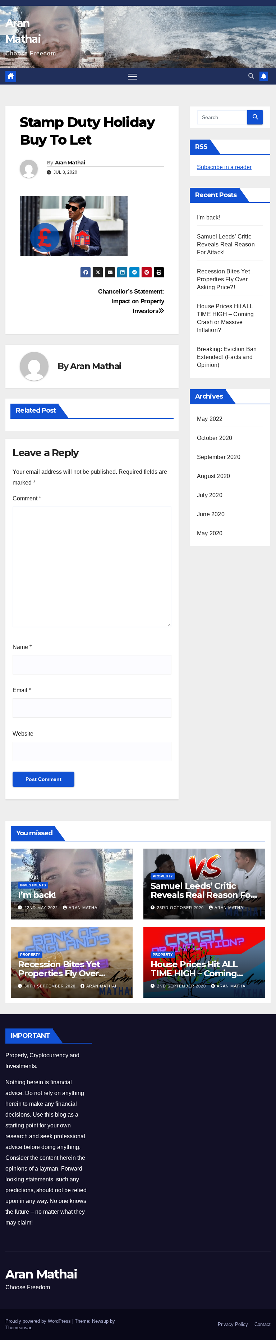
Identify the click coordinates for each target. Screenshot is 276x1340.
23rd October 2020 (181, 907)
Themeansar (18, 1327)
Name (22, 647)
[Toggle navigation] (132, 76)
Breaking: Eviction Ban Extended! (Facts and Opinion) (227, 357)
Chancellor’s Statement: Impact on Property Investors (131, 301)
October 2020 (214, 438)
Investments (33, 885)
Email (22, 690)
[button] (251, 76)
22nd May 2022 (41, 907)
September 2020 (218, 457)
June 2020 (211, 514)
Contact (262, 1324)
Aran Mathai (70, 162)
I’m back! (208, 217)
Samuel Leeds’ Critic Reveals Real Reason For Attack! (226, 244)
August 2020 (213, 476)
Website (23, 734)
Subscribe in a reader (224, 167)
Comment (27, 498)
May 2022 (210, 419)
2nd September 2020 (182, 986)
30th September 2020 (50, 986)
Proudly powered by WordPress (38, 1321)
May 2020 (210, 533)
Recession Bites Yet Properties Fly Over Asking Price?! (223, 279)
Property (163, 876)
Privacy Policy (233, 1324)
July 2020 (209, 495)
